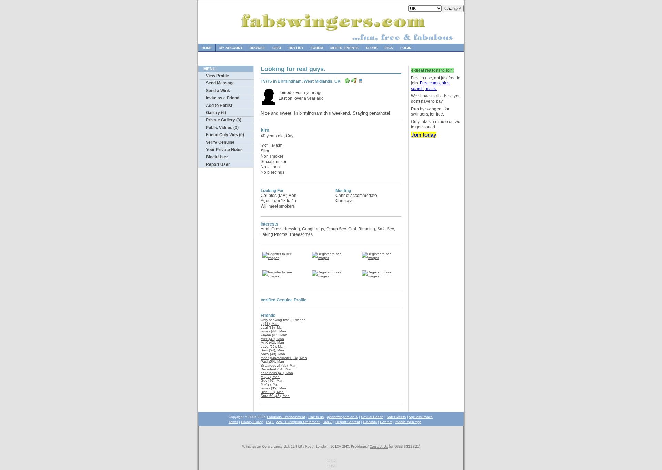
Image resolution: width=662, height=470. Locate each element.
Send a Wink (218, 90)
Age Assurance (421, 417)
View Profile (217, 75)
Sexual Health (372, 417)
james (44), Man (273, 331)
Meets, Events (344, 48)
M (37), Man (270, 377)
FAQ (270, 422)
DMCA (327, 422)
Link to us (316, 417)
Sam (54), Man (272, 350)
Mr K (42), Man (272, 342)
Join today (423, 135)
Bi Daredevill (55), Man (279, 365)
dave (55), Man (273, 346)
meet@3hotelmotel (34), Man (284, 358)
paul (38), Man (272, 327)
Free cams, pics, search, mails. (430, 86)
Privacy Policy (252, 422)
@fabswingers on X (342, 417)
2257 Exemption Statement (298, 422)
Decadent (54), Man (276, 369)
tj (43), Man (270, 324)
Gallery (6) (216, 112)
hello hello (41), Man (277, 373)
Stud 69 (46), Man (275, 396)
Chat (276, 48)
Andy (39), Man (273, 354)
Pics (389, 48)
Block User (217, 156)
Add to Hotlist (219, 105)
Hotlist (296, 48)
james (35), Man (273, 388)
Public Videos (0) (222, 127)
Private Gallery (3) (223, 120)
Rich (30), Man (272, 392)
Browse (257, 48)
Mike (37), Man (272, 339)
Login (405, 48)
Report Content (347, 422)
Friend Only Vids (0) (225, 134)
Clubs (372, 48)
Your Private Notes (224, 149)
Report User (218, 164)
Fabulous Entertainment (286, 417)
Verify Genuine (220, 142)
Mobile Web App (408, 422)
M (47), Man (270, 384)
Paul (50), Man (272, 361)
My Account (230, 48)
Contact (386, 422)
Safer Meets (396, 417)
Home (207, 48)
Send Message (220, 83)
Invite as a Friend (222, 98)
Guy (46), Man (272, 380)
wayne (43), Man (274, 335)
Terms (233, 422)
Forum (317, 48)
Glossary (370, 422)
